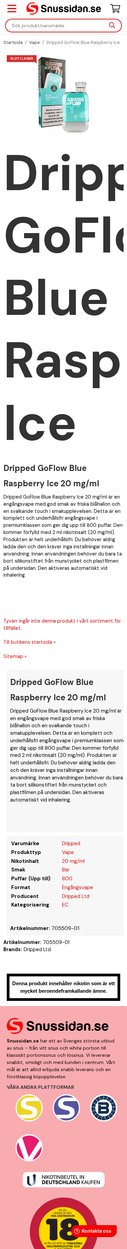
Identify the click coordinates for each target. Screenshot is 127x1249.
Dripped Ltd (75, 896)
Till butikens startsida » (29, 642)
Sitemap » (15, 656)
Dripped (71, 843)
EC (65, 904)
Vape (68, 852)
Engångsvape (77, 887)
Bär (65, 869)
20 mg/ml (73, 861)
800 (67, 878)
